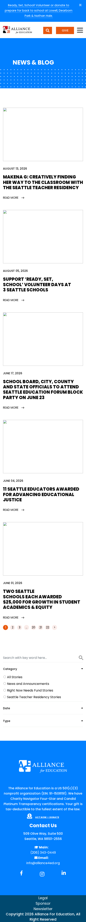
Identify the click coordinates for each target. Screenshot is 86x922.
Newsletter (43, 908)
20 (33, 627)
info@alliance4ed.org (43, 863)
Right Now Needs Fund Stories (30, 690)
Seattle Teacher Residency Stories (34, 697)
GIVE (65, 30)
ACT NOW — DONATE (47, 817)
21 (40, 627)
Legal (43, 897)
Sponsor (43, 903)
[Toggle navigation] (80, 30)
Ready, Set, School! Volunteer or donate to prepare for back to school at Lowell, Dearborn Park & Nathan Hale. (38, 10)
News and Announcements (28, 683)
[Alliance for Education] (17, 30)
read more (10, 198)
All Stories (14, 677)
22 (47, 627)
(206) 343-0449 (43, 852)
